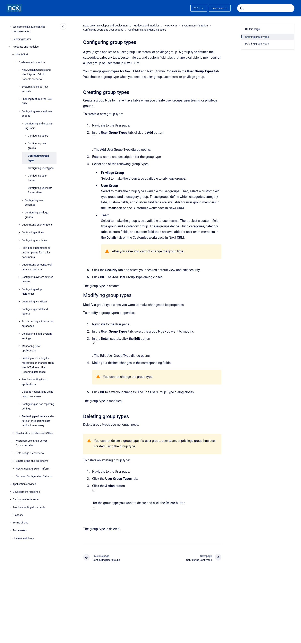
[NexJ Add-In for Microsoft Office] (13, 433)
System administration (32, 62)
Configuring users (38, 135)
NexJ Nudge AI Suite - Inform (32, 468)
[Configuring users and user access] (19, 111)
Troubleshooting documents (29, 507)
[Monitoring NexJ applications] (19, 346)
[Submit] (242, 8)
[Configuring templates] (19, 240)
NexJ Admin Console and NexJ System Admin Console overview (36, 74)
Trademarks (20, 530)
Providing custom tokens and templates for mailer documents (36, 252)
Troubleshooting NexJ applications (34, 381)
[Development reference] (10, 491)
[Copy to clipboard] (81, 92)
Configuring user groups (37, 145)
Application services (24, 484)
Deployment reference (25, 499)
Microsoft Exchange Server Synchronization (31, 443)
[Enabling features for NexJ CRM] (19, 99)
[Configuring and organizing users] (22, 123)
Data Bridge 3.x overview (30, 453)
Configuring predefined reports (35, 311)
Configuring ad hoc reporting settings (38, 406)
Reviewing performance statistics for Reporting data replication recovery (38, 421)
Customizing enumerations (37, 224)
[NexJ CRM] (13, 54)
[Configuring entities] (19, 232)
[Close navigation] (63, 26)
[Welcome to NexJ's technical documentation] (10, 27)
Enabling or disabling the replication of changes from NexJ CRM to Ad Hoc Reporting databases (38, 365)
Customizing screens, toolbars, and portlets (37, 267)
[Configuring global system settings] (19, 333)
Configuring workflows (35, 301)
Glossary (18, 514)
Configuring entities (33, 232)
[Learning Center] (10, 39)
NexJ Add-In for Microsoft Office (34, 433)
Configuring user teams (37, 178)
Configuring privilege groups (36, 215)
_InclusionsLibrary (23, 538)
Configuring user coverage (34, 202)
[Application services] (10, 484)
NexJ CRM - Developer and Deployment (105, 25)
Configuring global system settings (37, 336)
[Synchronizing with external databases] (19, 321)
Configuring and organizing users (39, 126)
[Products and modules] (10, 46)
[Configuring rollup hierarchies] (19, 289)
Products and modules (26, 46)
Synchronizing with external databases (37, 323)
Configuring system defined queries (37, 279)
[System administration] (16, 62)
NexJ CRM (22, 54)
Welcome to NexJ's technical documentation (29, 29)
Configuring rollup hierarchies (32, 291)
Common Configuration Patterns (34, 476)
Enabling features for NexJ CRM (37, 101)
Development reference (26, 491)
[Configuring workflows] (19, 301)
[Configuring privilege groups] (22, 212)
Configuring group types (38, 158)
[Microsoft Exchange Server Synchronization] (13, 440)
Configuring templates (34, 240)
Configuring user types (41, 168)
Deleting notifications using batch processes (37, 394)
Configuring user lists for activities (40, 190)
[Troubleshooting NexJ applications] (19, 379)
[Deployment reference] (10, 499)
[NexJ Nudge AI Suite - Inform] (13, 468)
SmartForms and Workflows (32, 460)
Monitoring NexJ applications (31, 348)
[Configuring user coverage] (22, 200)
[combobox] (265, 8)
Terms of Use (20, 522)
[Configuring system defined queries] (19, 277)
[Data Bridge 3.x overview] (13, 453)
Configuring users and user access (37, 113)
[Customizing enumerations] (19, 224)
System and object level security (35, 89)
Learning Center (22, 39)
